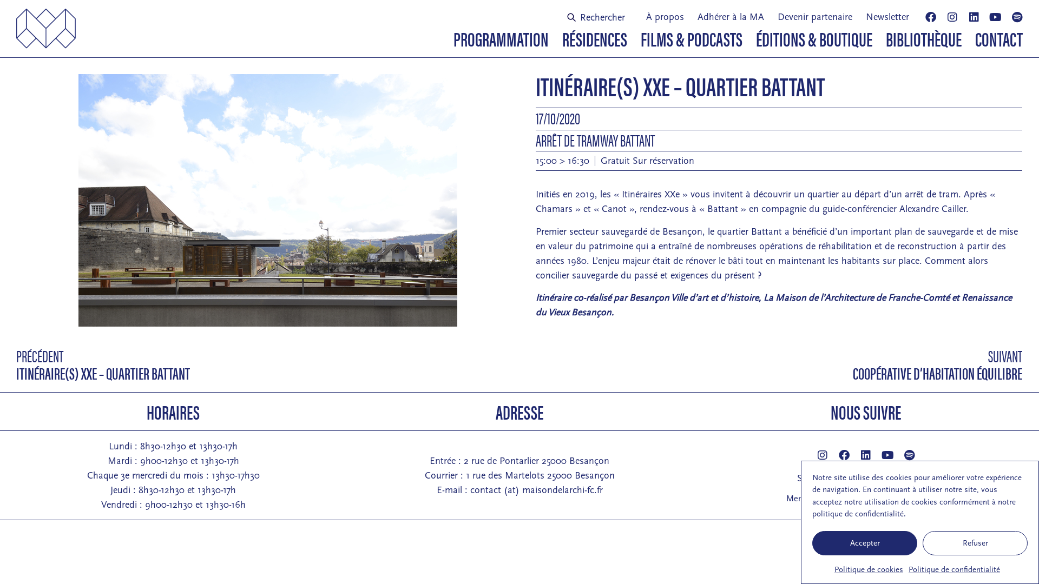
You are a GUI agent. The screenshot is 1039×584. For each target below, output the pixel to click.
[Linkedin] (974, 17)
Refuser (975, 543)
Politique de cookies (868, 569)
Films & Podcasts (691, 38)
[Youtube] (996, 17)
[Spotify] (1017, 17)
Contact (999, 38)
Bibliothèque (924, 38)
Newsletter (887, 17)
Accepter (865, 543)
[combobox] (600, 17)
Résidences (594, 38)
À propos (665, 17)
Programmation (501, 38)
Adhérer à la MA (731, 17)
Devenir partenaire (815, 17)
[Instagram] (952, 17)
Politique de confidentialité (954, 569)
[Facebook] (931, 17)
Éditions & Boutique (814, 38)
